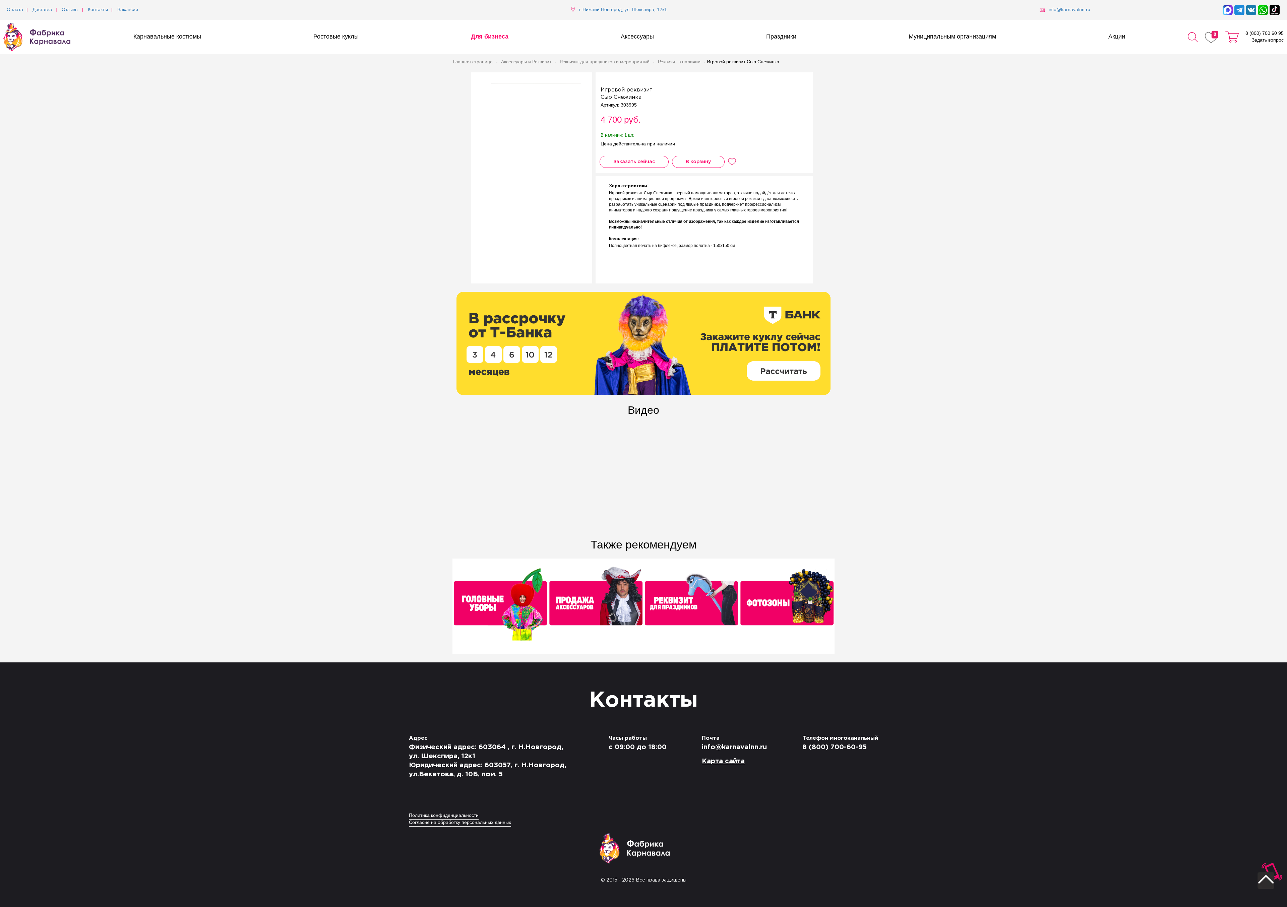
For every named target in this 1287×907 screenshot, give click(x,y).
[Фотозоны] (787, 606)
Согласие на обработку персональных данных (460, 822)
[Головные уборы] (500, 606)
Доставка (42, 9)
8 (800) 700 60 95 (1264, 33)
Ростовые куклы (336, 37)
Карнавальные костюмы (167, 37)
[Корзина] (1232, 37)
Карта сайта (723, 761)
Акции (1116, 37)
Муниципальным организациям (952, 37)
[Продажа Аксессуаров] (596, 606)
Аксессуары (637, 37)
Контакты (98, 9)
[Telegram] (1239, 10)
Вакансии (127, 9)
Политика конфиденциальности (444, 815)
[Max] (1227, 10)
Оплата (15, 9)
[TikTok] (1274, 10)
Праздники (781, 37)
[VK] (1251, 10)
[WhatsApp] (1263, 10)
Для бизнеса (489, 37)
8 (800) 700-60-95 (834, 747)
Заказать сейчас (634, 162)
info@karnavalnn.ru (734, 747)
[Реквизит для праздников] (691, 606)
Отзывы (70, 9)
